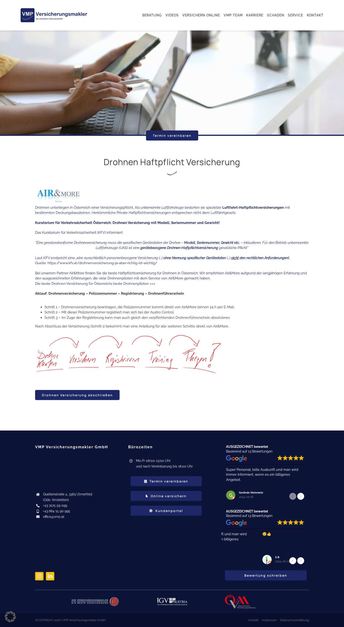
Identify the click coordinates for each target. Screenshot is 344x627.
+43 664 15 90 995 (56, 511)
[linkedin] (50, 576)
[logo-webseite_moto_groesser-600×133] (54, 10)
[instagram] (39, 576)
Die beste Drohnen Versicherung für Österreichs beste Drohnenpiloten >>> (95, 284)
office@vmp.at (53, 517)
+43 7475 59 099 (55, 505)
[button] (300, 496)
